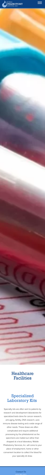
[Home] (14, 4)
